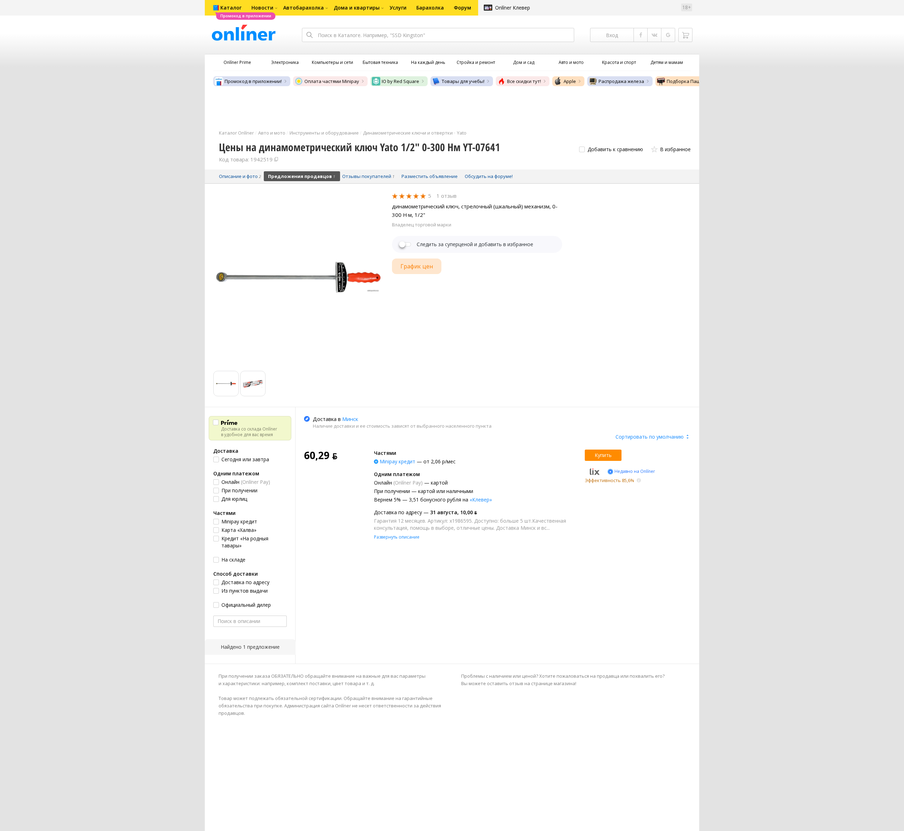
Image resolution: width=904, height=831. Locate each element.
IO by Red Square (400, 81)
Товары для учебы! (463, 81)
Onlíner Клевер (512, 7)
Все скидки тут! (524, 81)
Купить (603, 455)
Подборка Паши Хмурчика (696, 81)
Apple (570, 81)
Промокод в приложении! (253, 81)
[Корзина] (685, 35)
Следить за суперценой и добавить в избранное (475, 244)
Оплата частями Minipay (331, 81)
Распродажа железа (621, 81)
